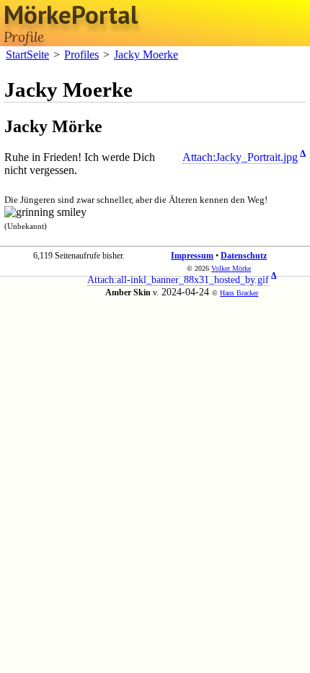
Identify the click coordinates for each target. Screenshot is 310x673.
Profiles (81, 54)
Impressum (192, 256)
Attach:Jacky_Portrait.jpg (240, 157)
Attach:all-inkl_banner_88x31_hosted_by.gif (178, 279)
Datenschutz (244, 256)
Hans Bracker (239, 293)
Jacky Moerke (146, 54)
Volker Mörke (231, 268)
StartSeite (27, 54)
